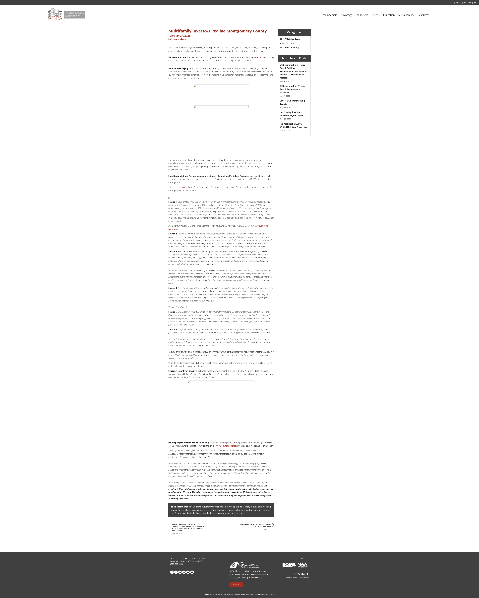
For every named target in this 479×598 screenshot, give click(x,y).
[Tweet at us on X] (176, 572)
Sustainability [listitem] (292, 47)
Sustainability (406, 15)
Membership (330, 15)
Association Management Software (297, 577)
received (181, 187)
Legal (272, 594)
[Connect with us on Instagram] (184, 572)
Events (375, 15)
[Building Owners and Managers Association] (308, 565)
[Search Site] (475, 2)
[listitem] (453, 2)
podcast (226, 445)
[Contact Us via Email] (192, 572)
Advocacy (346, 15)
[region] (255, 527)
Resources (423, 15)
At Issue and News (178, 39)
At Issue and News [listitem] (287, 43)
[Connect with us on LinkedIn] (180, 572)
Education (389, 15)
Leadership (361, 15)
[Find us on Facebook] (172, 572)
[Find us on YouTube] (188, 572)
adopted (258, 57)
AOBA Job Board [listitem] (292, 39)
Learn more (236, 585)
